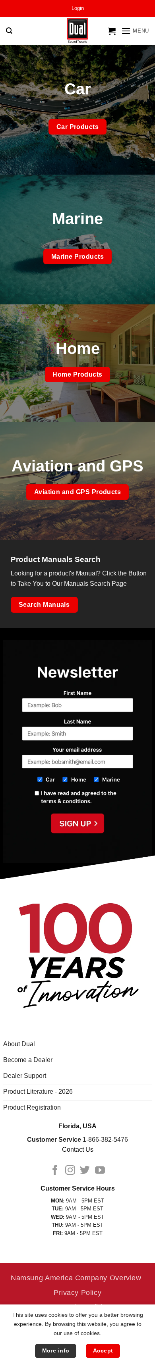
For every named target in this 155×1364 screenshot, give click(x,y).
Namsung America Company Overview (76, 1278)
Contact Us (77, 1149)
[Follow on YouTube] (100, 1170)
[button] (78, 8)
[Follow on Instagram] (70, 1170)
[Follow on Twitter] (85, 1170)
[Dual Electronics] (78, 31)
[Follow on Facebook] (55, 1170)
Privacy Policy (78, 1292)
